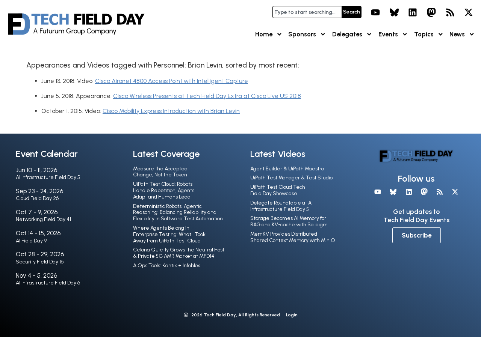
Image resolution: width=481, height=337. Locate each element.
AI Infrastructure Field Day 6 (48, 283)
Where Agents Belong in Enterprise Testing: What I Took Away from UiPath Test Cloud (169, 234)
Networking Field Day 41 (43, 219)
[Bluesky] (394, 12)
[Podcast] (450, 12)
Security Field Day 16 (40, 262)
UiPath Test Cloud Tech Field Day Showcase (277, 190)
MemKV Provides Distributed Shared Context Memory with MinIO (292, 237)
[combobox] (307, 12)
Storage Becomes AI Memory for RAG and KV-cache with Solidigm (289, 221)
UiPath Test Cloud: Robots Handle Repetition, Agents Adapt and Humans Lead (163, 190)
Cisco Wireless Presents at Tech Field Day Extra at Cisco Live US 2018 (207, 95)
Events (388, 34)
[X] (468, 12)
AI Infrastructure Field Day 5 (48, 177)
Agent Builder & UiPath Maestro (287, 168)
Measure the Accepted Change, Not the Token (160, 171)
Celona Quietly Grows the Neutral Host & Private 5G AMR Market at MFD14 (178, 253)
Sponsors (302, 34)
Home (263, 34)
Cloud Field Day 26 (37, 198)
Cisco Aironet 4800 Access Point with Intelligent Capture (171, 80)
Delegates (347, 34)
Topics (424, 34)
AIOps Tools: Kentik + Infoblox (166, 265)
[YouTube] (375, 12)
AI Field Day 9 (31, 241)
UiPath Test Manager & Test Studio (291, 178)
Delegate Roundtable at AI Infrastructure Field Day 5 (281, 206)
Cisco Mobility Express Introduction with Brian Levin (171, 110)
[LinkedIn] (413, 12)
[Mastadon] (431, 12)
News (457, 34)
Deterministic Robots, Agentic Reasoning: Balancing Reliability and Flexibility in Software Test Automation (178, 212)
